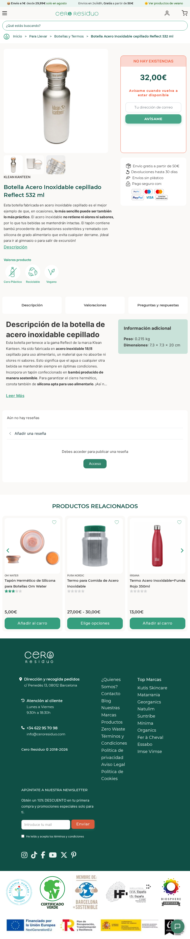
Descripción (15, 247)
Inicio (17, 36)
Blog (106, 700)
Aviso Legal (113, 764)
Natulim (146, 709)
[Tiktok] (34, 855)
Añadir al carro (95, 623)
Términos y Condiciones (114, 740)
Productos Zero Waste (113, 726)
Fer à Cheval (150, 737)
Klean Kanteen (17, 177)
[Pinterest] (73, 855)
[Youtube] (53, 855)
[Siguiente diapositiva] (182, 550)
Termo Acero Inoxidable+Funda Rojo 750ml (157, 583)
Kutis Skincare (152, 687)
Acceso (95, 463)
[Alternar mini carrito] (184, 12)
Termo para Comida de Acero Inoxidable (30, 583)
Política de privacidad (112, 754)
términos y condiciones (69, 836)
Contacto (110, 693)
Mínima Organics (146, 727)
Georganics (149, 702)
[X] (63, 855)
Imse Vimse (149, 751)
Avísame (153, 119)
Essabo (144, 744)
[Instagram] (24, 855)
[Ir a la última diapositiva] (8, 550)
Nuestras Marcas (110, 711)
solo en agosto (57, 3)
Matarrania (148, 694)
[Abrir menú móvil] (4, 13)
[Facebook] (43, 855)
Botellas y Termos (69, 36)
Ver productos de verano (166, 3)
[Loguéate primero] (55, 522)
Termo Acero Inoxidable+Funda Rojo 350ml (95, 583)
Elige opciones (32, 623)
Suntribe (146, 716)
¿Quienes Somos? (111, 683)
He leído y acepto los (55, 836)
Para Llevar (38, 36)
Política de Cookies (112, 775)
